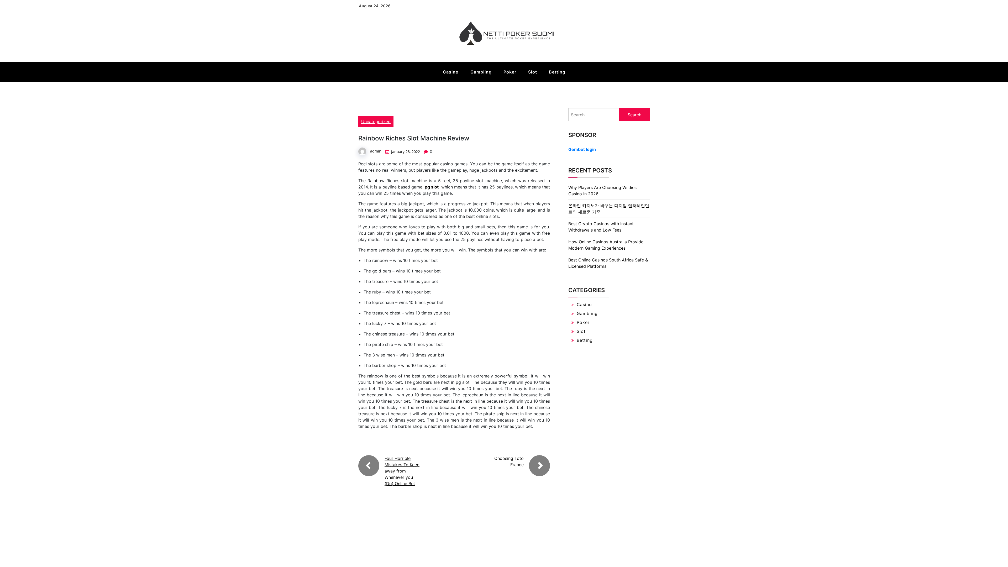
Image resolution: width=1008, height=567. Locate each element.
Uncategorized (376, 121)
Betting (557, 72)
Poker (509, 72)
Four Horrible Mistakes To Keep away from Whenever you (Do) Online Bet (402, 471)
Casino (451, 72)
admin (375, 151)
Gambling (481, 72)
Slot (532, 72)
